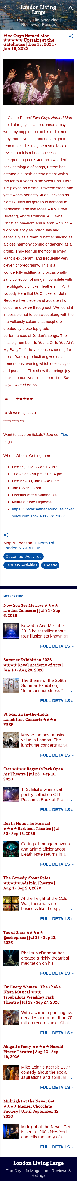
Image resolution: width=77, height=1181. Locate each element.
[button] (71, 37)
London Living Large (38, 9)
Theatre (50, 565)
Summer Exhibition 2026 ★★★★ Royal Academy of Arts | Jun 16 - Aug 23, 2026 (33, 665)
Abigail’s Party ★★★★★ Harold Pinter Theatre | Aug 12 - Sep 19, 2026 (33, 1051)
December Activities (23, 556)
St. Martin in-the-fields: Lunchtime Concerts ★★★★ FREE (30, 719)
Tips (64, 434)
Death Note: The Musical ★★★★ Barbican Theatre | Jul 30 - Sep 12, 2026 (31, 828)
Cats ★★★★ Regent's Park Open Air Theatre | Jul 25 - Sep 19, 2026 (33, 774)
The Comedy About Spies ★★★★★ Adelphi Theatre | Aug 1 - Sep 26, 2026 (29, 883)
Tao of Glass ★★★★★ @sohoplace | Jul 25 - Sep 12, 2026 (29, 937)
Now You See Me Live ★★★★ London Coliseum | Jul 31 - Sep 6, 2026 (31, 610)
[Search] (71, 8)
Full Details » (57, 646)
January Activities (21, 565)
